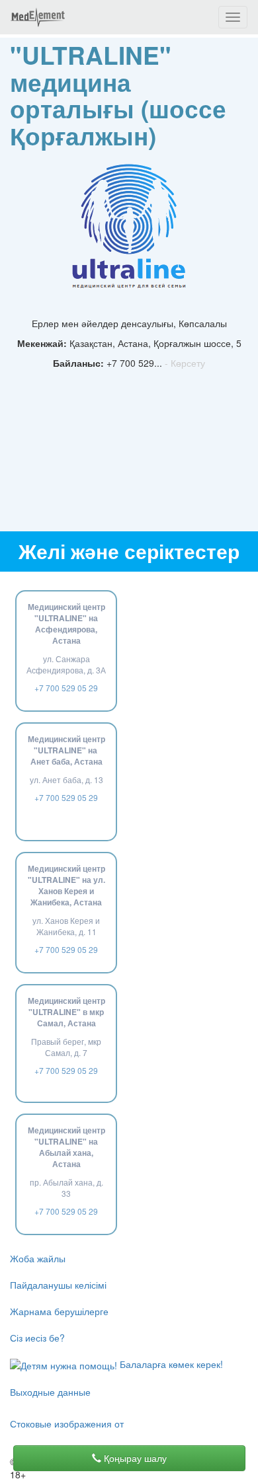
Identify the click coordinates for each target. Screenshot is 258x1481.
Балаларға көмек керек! (170, 1364)
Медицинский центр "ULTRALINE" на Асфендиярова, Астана (66, 623)
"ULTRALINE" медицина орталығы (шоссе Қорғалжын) (118, 95)
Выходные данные (50, 1391)
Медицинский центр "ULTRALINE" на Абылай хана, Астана (66, 1147)
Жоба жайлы (37, 1258)
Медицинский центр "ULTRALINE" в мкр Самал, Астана (66, 1012)
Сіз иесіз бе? (37, 1337)
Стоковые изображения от (67, 1423)
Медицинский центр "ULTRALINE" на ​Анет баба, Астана (66, 750)
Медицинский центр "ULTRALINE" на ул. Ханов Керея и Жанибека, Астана (66, 885)
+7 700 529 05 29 (66, 687)
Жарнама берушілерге (59, 1311)
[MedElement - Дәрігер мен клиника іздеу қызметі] (38, 17)
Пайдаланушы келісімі (58, 1284)
